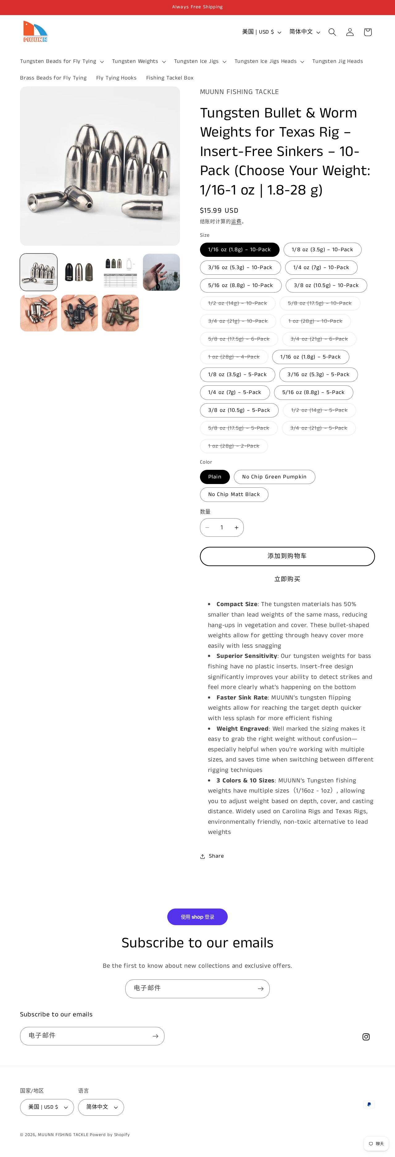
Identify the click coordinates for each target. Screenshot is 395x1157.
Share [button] (216, 856)
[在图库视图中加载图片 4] (161, 272)
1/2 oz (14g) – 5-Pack (322, 411)
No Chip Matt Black (234, 494)
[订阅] (260, 988)
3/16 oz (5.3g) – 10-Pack (240, 268)
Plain (215, 477)
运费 (236, 222)
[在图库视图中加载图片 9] (120, 313)
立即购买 (287, 579)
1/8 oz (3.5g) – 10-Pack (322, 250)
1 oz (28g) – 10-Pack (318, 322)
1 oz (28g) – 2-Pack (236, 447)
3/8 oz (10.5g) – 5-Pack (239, 410)
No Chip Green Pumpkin (274, 477)
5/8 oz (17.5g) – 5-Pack (241, 429)
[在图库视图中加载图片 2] (79, 272)
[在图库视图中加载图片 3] (120, 272)
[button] (61, 61)
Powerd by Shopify (110, 1134)
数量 (205, 512)
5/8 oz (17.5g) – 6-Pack (242, 340)
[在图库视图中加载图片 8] (79, 313)
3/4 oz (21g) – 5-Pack (321, 429)
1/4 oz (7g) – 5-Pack (235, 392)
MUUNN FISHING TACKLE (63, 1134)
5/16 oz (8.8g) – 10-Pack (240, 285)
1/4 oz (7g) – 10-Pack (321, 268)
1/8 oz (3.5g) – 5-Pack (237, 375)
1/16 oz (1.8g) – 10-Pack (239, 250)
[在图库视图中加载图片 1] (38, 272)
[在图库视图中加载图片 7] (38, 313)
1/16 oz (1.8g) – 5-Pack (311, 357)
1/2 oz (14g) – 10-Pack (240, 304)
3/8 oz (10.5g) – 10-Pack (326, 285)
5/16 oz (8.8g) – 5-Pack (313, 392)
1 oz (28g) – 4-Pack (237, 358)
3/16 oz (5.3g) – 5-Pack (319, 375)
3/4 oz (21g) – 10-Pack (241, 322)
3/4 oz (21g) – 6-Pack (322, 340)
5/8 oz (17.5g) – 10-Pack (323, 304)
